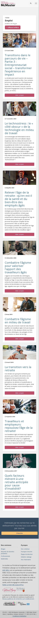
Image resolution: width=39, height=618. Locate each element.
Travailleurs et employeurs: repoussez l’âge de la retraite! (18, 426)
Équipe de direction (27, 554)
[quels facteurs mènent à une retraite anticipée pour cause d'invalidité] (19, 461)
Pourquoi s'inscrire (26, 551)
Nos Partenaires (26, 559)
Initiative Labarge (26, 557)
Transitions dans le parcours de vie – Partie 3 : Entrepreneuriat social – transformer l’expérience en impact (18, 64)
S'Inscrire (19, 533)
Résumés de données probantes (7, 552)
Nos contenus (25, 549)
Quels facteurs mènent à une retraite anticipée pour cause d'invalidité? (16, 482)
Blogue (3, 549)
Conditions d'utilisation (19, 616)
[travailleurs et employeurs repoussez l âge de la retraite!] (19, 406)
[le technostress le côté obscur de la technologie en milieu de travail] (19, 109)
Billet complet (19, 95)
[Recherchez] (30, 3)
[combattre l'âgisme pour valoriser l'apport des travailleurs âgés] (19, 248)
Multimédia (4, 559)
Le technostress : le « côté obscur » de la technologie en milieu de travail (19, 128)
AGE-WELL (6, 570)
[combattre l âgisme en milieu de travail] (19, 304)
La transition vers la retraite (18, 368)
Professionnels (5, 556)
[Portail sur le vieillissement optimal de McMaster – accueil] (9, 591)
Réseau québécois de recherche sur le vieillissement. (18, 599)
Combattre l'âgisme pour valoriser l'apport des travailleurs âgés (18, 267)
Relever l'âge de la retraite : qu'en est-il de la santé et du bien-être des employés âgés (18, 198)
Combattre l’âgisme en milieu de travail (18, 320)
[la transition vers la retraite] (19, 352)
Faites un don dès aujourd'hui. (13, 585)
